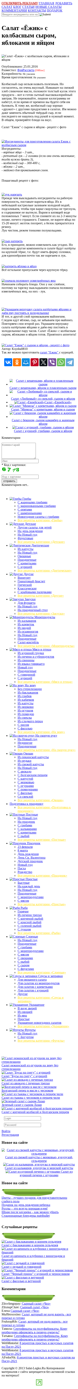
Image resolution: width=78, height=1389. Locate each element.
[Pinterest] (35, 362)
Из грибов (25, 696)
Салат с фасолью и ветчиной (21, 1281)
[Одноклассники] (17, 362)
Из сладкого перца (30, 721)
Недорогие (25, 742)
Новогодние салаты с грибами (38, 516)
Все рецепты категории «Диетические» (45, 570)
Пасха (22, 868)
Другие (28, 574)
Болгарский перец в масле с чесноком (27, 1090)
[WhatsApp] (61, 362)
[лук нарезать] (12, 194)
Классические (27, 588)
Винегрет (24, 577)
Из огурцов (25, 710)
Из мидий (24, 628)
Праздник (33, 843)
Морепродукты (44, 617)
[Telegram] (70, 362)
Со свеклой (25, 796)
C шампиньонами (30, 513)
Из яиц (22, 1015)
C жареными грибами (32, 502)
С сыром (23, 965)
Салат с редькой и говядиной (21, 1266)
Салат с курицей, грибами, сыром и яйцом (43, 431)
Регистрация (10, 1134)
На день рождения (30, 531)
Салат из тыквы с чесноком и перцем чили (31, 1097)
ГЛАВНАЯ (46, 3)
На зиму (30, 685)
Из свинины (26, 660)
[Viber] (52, 362)
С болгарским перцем (32, 775)
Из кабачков (26, 699)
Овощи (28, 753)
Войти (6, 1131)
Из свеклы (25, 717)
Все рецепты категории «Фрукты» (41, 1040)
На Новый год (27, 534)
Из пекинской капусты (33, 757)
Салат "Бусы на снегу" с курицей (24, 1076)
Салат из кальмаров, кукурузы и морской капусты (39, 1168)
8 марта (23, 850)
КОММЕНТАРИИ (14, 10)
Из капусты (25, 549)
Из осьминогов (28, 631)
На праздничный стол (33, 610)
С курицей (25, 567)
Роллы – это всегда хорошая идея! (25, 1208)
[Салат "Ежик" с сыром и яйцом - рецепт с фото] (35, 345)
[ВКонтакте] (8, 362)
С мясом (23, 900)
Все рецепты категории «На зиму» (41, 732)
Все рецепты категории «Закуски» (41, 613)
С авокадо (24, 771)
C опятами (25, 509)
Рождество (25, 872)
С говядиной (26, 674)
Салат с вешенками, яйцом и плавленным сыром (43, 388)
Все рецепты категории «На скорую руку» (47, 750)
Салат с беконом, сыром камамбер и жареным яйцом (43, 421)
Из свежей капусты (31, 764)
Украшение (36, 1004)
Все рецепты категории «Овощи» (41, 800)
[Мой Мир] (26, 362)
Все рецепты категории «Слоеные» (42, 972)
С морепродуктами (31, 897)
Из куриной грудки (31, 653)
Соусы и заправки (50, 976)
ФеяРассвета (25, 70)
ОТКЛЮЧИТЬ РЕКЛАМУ (20, 3)
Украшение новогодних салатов (39, 1022)
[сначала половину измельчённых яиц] (29, 280)
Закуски (30, 599)
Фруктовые (25, 538)
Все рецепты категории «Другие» (41, 595)
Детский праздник (30, 861)
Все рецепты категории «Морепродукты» (46, 646)
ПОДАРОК (54, 10)
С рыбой (23, 836)
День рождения (28, 854)
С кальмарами (27, 829)
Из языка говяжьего (31, 663)
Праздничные (27, 559)
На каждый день (29, 886)
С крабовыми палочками (35, 592)
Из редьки (24, 760)
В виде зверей (27, 1008)
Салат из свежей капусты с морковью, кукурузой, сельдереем (39, 1159)
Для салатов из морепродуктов (39, 983)
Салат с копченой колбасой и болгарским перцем (35, 1112)
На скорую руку (46, 735)
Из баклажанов (28, 692)
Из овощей (25, 1012)
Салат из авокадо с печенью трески (26, 1083)
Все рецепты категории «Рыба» (39, 933)
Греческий (25, 585)
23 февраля (25, 847)
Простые (31, 879)
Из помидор (26, 714)
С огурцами (26, 786)
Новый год (25, 667)
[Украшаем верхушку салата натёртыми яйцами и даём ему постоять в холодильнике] (39, 313)
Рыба (24, 908)
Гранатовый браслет (31, 581)
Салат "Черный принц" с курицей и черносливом (36, 1274)
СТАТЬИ (28, 7)
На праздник (26, 821)
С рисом (23, 724)
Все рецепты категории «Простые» (42, 904)
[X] (43, 362)
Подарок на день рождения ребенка (26, 1205)
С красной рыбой (29, 922)
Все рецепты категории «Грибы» (40, 520)
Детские (30, 524)
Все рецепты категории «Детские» (41, 541)
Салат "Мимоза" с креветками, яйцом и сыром (43, 409)
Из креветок (26, 624)
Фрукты (30, 1030)
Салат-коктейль (28, 642)
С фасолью (25, 728)
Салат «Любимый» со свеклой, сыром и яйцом (43, 398)
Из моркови (26, 707)
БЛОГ (17, 7)
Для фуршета (26, 602)
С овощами (25, 958)
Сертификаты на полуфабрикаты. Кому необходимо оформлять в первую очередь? (34, 1330)
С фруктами (26, 969)
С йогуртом (26, 1037)
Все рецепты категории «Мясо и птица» (45, 681)
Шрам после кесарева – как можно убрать (30, 1212)
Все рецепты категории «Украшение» (43, 1026)
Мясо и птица (41, 649)
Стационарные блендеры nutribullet (26, 1215)
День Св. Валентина (31, 857)
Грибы (26, 498)
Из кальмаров (27, 620)
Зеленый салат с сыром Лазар (22, 1104)
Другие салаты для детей (35, 527)
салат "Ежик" (49, 352)
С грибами (25, 825)
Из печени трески (30, 915)
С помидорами (28, 789)
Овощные (24, 556)
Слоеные (31, 936)
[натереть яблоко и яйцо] (19, 266)
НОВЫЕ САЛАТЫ (48, 7)
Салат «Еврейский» (58, 402)
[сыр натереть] (12, 241)
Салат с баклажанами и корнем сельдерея (30, 1245)
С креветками (27, 563)
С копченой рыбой (30, 918)
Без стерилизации (30, 689)
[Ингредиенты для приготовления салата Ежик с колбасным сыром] (39, 145)
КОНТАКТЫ (37, 10)
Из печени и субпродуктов (36, 656)
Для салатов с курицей (33, 990)
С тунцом (24, 929)
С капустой (25, 778)
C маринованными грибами (37, 506)
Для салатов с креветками (35, 986)
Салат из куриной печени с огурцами (46, 1173)
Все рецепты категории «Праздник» (42, 875)
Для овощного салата (32, 979)
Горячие (23, 911)
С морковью (26, 782)
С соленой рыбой (29, 925)
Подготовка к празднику (26, 803)
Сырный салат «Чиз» (36, 1303)
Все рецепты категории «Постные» (42, 839)
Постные (31, 814)
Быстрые (24, 882)
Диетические (40, 545)
